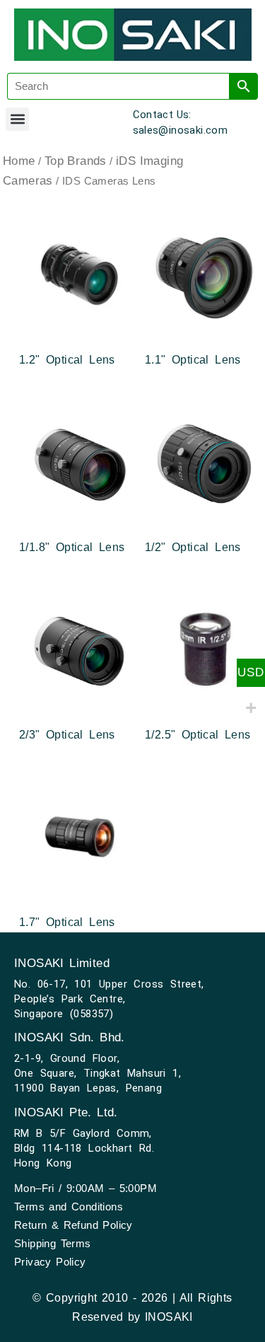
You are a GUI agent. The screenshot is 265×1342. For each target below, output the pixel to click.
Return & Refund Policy (73, 1225)
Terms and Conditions (68, 1207)
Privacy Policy (50, 1262)
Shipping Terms (52, 1243)
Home (19, 161)
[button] (17, 119)
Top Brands (76, 161)
